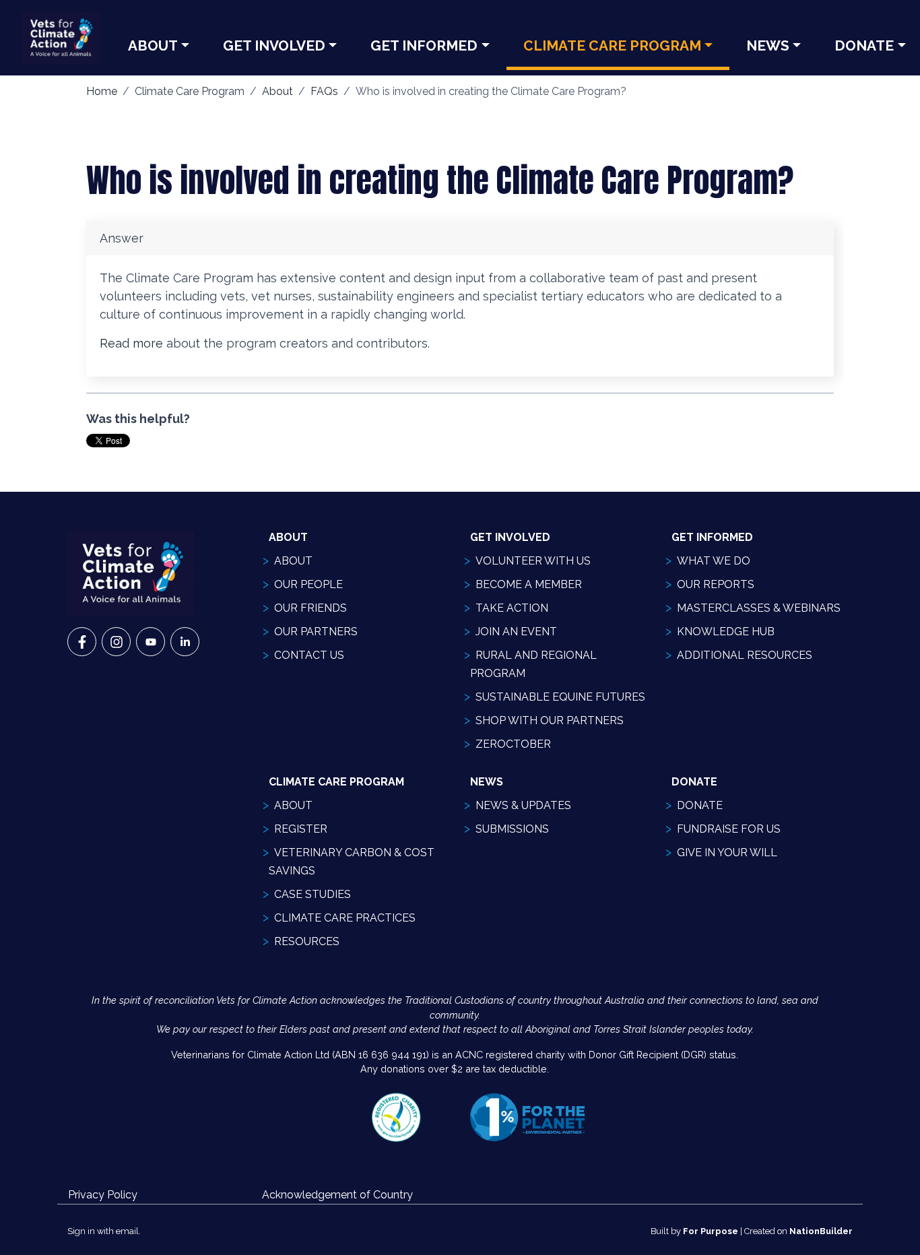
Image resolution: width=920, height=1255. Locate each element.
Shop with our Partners (549, 720)
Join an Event (516, 631)
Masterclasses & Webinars (759, 608)
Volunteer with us (533, 560)
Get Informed (424, 45)
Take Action (511, 608)
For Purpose (710, 1231)
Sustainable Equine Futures (560, 696)
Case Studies (312, 894)
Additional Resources (744, 655)
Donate (700, 805)
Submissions (512, 829)
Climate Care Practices (345, 917)
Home (101, 91)
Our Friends (310, 608)
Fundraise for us (729, 829)
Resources (306, 941)
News (767, 45)
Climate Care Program (612, 45)
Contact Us (309, 655)
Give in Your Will (727, 852)
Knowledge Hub (726, 631)
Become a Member (528, 584)
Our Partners (316, 631)
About (153, 45)
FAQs (324, 91)
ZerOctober (513, 744)
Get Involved (274, 45)
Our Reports (715, 584)
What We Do (713, 560)
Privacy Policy (102, 1194)
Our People (308, 584)
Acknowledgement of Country (337, 1194)
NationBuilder (821, 1231)
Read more (131, 343)
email (127, 1231)
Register (300, 829)
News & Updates (523, 805)
